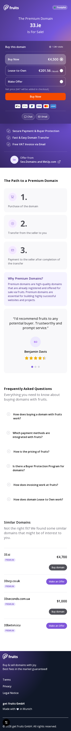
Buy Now (35, 96)
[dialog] (35, 709)
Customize (35, 722)
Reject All (20, 714)
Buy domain (58, 567)
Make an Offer (56, 581)
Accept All (50, 714)
